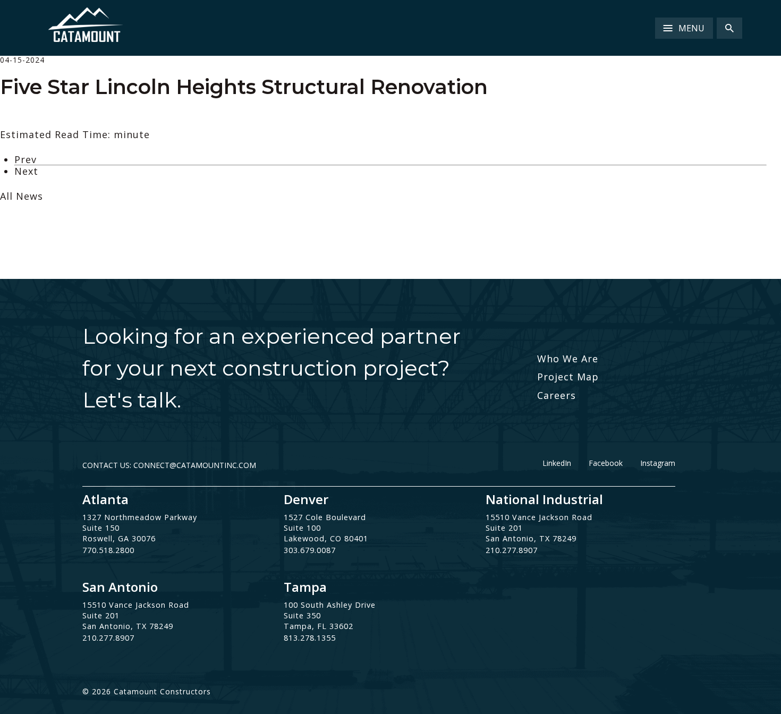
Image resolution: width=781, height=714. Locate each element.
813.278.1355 (310, 638)
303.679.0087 (310, 550)
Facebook (606, 463)
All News (21, 196)
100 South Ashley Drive (330, 605)
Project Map (568, 376)
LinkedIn (556, 463)
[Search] (729, 28)
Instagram (657, 463)
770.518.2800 (108, 550)
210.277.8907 (512, 550)
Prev (25, 159)
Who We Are (567, 358)
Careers (556, 395)
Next (26, 171)
